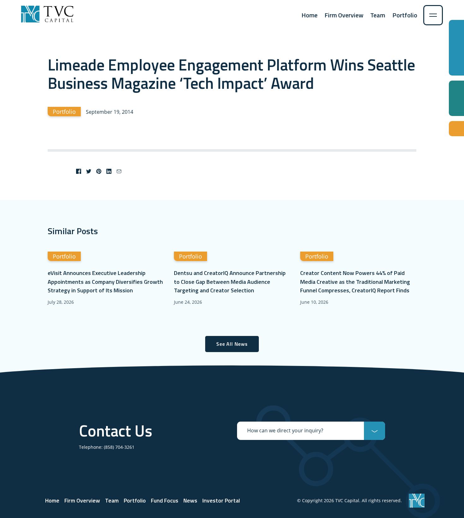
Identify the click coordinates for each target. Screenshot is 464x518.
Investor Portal (221, 500)
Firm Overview (343, 15)
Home (309, 15)
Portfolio (404, 15)
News (190, 500)
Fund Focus (164, 500)
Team (377, 15)
